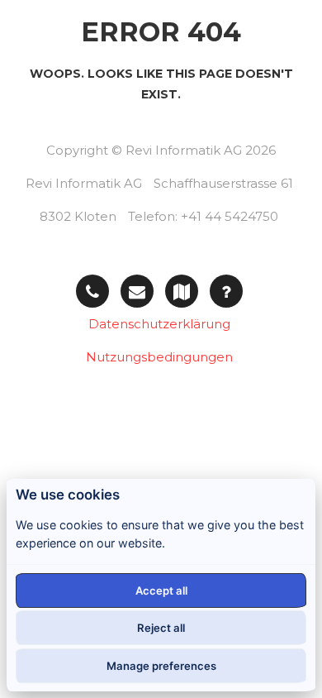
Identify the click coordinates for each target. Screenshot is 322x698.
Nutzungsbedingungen (159, 357)
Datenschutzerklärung (159, 324)
